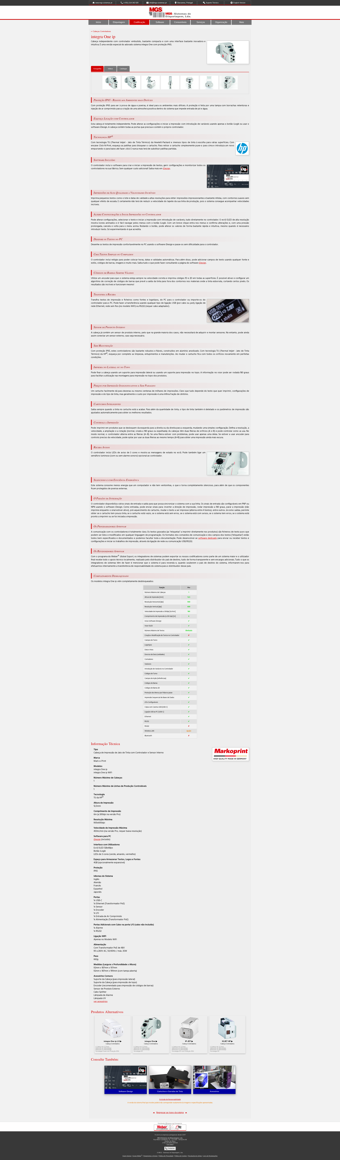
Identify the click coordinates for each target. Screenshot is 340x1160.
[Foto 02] (131, 82)
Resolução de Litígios (195, 1156)
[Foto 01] (111, 82)
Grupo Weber (137, 1156)
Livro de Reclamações (210, 1156)
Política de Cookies (181, 1156)
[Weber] (162, 1127)
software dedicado (207, 538)
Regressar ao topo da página (170, 1112)
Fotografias (97, 68)
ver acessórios (100, 1001)
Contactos (170, 1148)
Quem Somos (126, 1156)
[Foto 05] (189, 82)
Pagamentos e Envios (150, 1156)
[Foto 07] (229, 82)
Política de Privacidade (166, 1156)
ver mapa (170, 1144)
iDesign (166, 168)
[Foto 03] (150, 82)
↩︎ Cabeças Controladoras (101, 31)
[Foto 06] (209, 82)
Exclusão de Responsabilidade (170, 1099)
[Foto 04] (170, 82)
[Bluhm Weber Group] (178, 1127)
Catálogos (123, 68)
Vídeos (110, 68)
